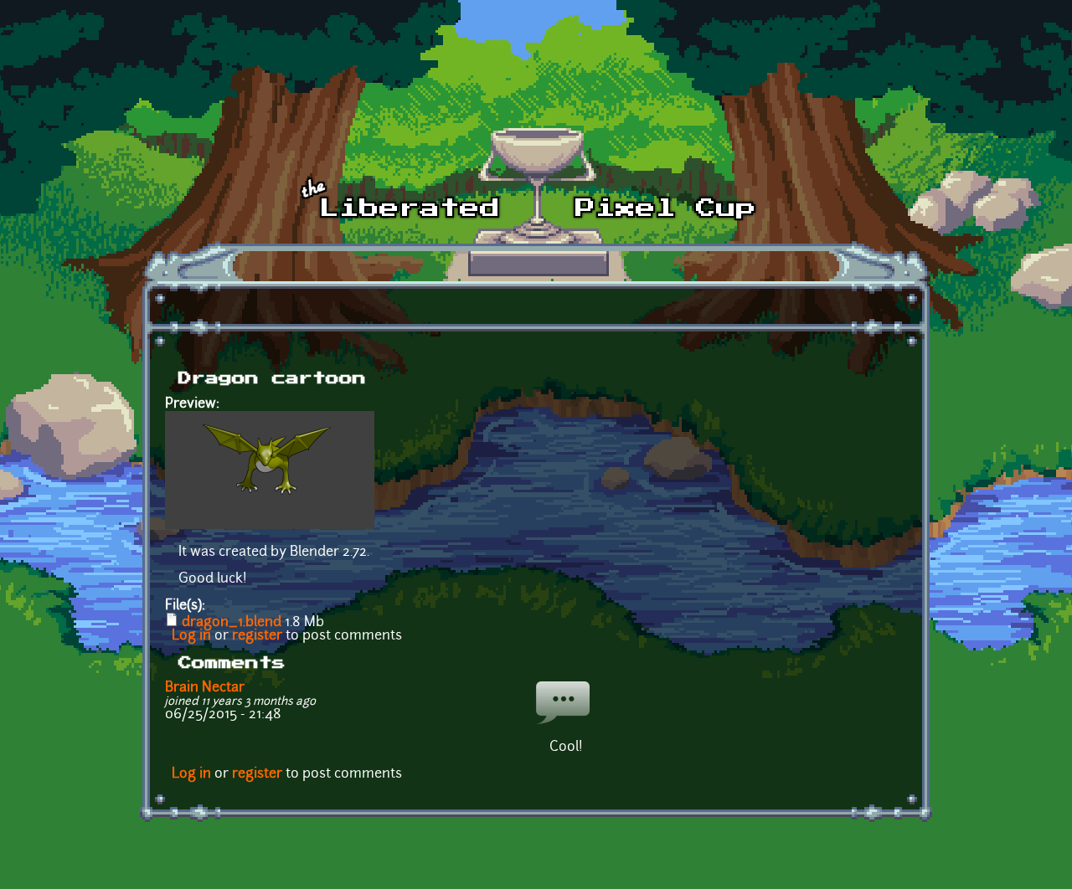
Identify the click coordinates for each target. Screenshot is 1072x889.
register (257, 636)
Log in (191, 636)
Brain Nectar (205, 688)
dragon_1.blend (231, 622)
